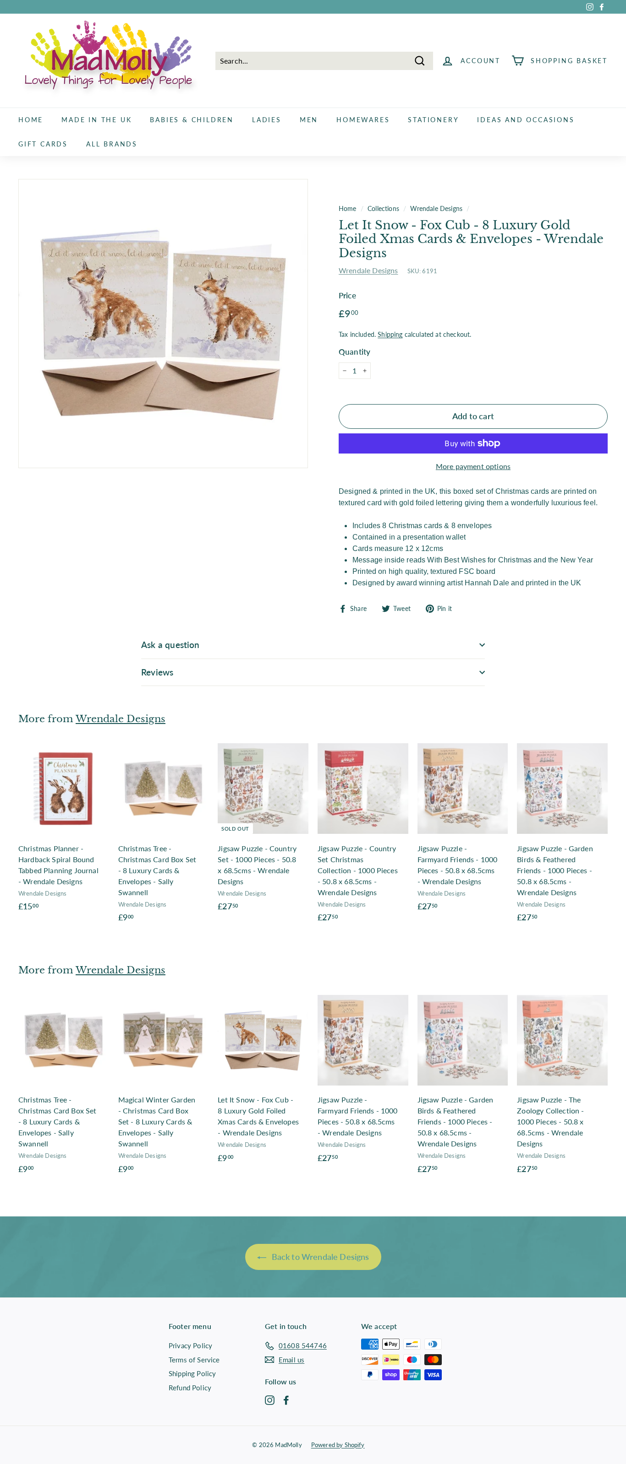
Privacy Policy (190, 1345)
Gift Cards (43, 144)
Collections (383, 208)
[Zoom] (163, 323)
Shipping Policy (192, 1373)
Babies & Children (192, 120)
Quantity (354, 352)
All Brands (111, 144)
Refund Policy (190, 1387)
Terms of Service (194, 1360)
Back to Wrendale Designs (319, 1257)
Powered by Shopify (338, 1444)
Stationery (433, 120)
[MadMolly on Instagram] (270, 1399)
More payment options (473, 466)
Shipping (390, 334)
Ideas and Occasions (525, 120)
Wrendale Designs (436, 208)
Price (347, 295)
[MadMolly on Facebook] (286, 1399)
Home (30, 120)
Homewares (363, 120)
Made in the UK (96, 120)
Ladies (266, 120)
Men (309, 120)
